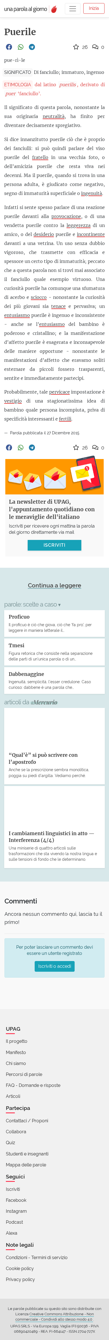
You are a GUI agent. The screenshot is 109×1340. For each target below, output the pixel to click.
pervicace (59, 392)
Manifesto (16, 1052)
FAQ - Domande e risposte (33, 1085)
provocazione (66, 216)
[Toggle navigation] (72, 8)
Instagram (16, 1211)
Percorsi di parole (24, 1074)
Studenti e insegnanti (27, 1154)
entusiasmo (17, 315)
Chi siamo (16, 1063)
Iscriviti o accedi (54, 966)
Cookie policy (20, 1268)
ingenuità (91, 193)
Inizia (94, 8)
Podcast (14, 1222)
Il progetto (16, 1041)
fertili (65, 419)
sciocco (39, 297)
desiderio (44, 234)
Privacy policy (20, 1279)
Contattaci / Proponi (27, 1120)
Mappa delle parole (26, 1165)
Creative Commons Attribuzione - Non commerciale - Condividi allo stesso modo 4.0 (54, 1316)
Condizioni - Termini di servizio (37, 1257)
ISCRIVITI (54, 545)
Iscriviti (13, 1189)
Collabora (16, 1131)
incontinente (91, 234)
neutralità (54, 116)
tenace (58, 306)
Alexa (11, 1233)
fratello (40, 157)
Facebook (16, 1200)
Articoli (13, 1096)
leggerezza (79, 225)
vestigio (13, 401)
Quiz (10, 1142)
